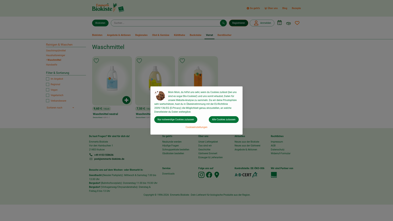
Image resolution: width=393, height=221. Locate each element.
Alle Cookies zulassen (223, 119)
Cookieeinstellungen (196, 127)
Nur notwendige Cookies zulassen (176, 119)
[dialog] (196, 110)
